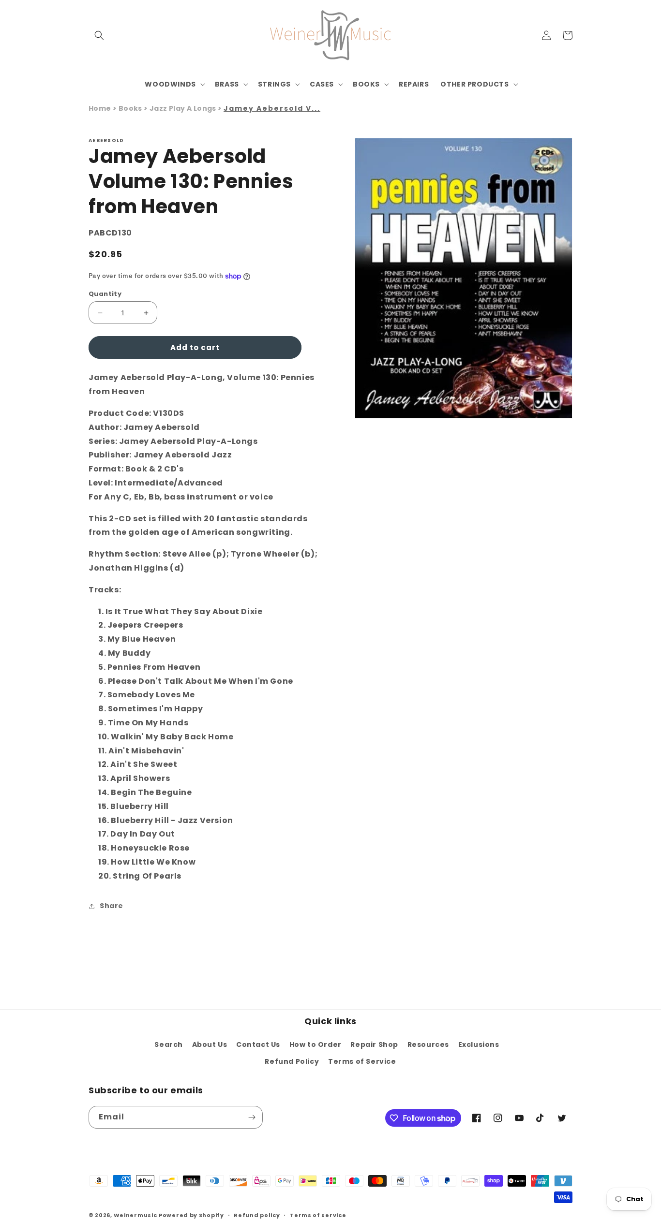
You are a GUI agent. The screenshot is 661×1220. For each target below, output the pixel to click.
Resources (428, 1044)
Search (168, 1044)
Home (100, 108)
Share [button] (111, 906)
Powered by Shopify (191, 1215)
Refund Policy (292, 1061)
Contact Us (258, 1044)
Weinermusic (135, 1215)
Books (131, 108)
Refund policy (257, 1215)
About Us (209, 1044)
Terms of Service (362, 1061)
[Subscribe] (251, 1117)
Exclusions (478, 1044)
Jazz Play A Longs (184, 108)
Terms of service (318, 1215)
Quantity (105, 293)
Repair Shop (374, 1044)
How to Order (315, 1044)
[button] (99, 35)
